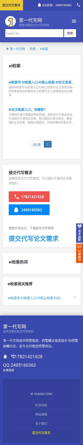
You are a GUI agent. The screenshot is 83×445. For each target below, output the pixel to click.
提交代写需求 (41, 433)
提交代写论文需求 (34, 238)
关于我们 (41, 423)
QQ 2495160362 (19, 365)
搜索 (70, 33)
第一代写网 (17, 49)
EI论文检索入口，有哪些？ (28, 109)
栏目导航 (41, 405)
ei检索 (44, 49)
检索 (33, 49)
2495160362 (31, 209)
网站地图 (41, 414)
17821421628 (32, 196)
